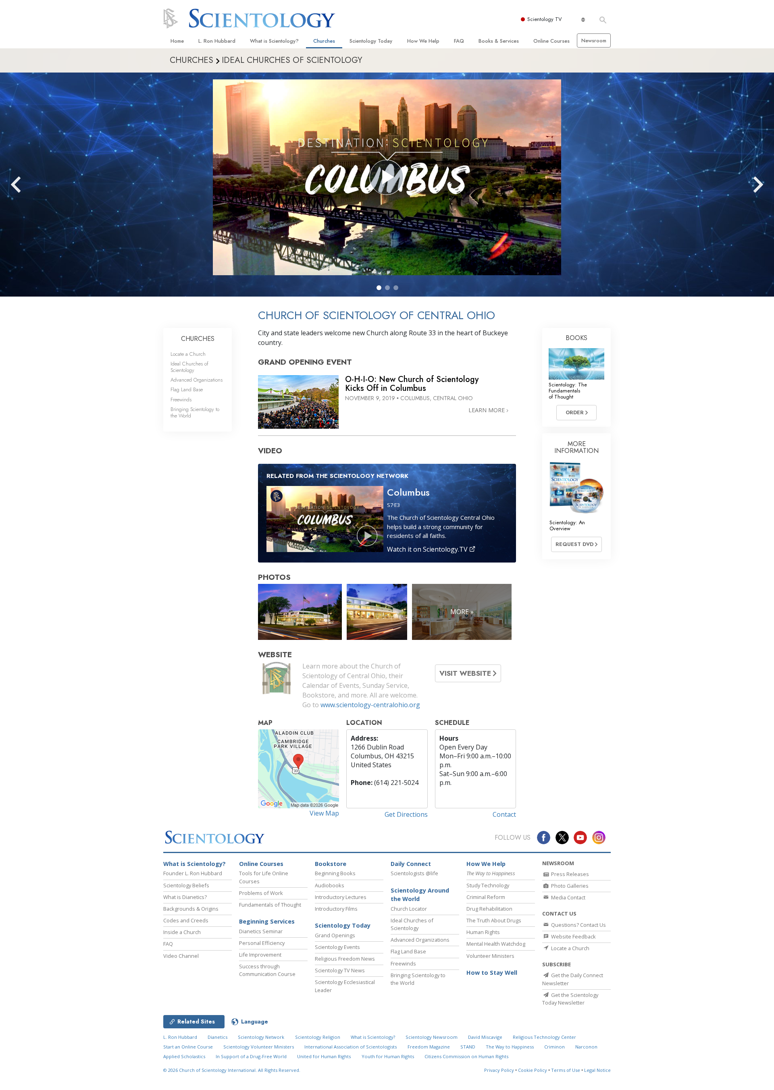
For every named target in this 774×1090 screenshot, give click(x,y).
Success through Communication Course (267, 970)
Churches (324, 41)
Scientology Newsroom (432, 1037)
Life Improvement (260, 954)
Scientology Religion (317, 1037)
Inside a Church (182, 932)
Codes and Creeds (185, 920)
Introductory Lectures (340, 897)
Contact (504, 814)
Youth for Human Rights (388, 1056)
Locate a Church (188, 354)
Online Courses (551, 41)
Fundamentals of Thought (270, 904)
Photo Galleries (569, 885)
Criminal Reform (485, 897)
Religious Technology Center (544, 1037)
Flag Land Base (187, 389)
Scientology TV (544, 19)
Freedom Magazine (429, 1047)
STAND (467, 1047)
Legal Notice (597, 1070)
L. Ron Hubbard (216, 41)
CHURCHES (197, 338)
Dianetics (217, 1037)
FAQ (459, 41)
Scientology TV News (340, 970)
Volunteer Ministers (490, 955)
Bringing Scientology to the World (195, 412)
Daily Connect (411, 864)
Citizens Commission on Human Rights (466, 1056)
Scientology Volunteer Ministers (258, 1047)
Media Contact (567, 897)
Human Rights (483, 932)
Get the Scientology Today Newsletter (570, 998)
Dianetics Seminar (261, 931)
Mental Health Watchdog (495, 943)
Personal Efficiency (262, 943)
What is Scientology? (274, 41)
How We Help (423, 41)
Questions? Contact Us (578, 924)
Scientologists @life (414, 873)
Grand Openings (335, 935)
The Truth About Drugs (493, 920)
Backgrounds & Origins (190, 908)
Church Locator (409, 908)
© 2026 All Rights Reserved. (231, 1070)
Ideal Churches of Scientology (189, 367)
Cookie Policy (532, 1070)
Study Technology (487, 885)
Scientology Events (337, 947)
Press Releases (569, 874)
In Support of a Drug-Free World (251, 1056)
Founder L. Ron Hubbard (192, 873)
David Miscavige (485, 1037)
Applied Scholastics (184, 1056)
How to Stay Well (491, 972)
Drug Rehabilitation (489, 908)
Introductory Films (336, 908)
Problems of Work (261, 893)
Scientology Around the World (420, 895)
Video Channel (181, 955)
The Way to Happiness (510, 1047)
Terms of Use (565, 1070)
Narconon (586, 1047)
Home (177, 41)
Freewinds (181, 399)
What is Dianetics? (185, 897)
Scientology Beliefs (186, 885)
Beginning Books (335, 873)
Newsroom (593, 40)
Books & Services (499, 41)
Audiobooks (329, 885)
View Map (324, 813)
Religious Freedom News (345, 958)
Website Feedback (573, 936)
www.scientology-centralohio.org (370, 704)
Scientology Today (371, 41)
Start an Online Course (188, 1047)
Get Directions (406, 814)
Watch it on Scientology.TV (428, 549)
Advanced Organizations (197, 380)
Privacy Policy (499, 1070)
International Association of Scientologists (350, 1047)
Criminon (554, 1047)
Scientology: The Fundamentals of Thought (568, 391)
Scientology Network (261, 1037)
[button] (379, 287)
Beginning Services (267, 921)
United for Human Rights (324, 1056)
